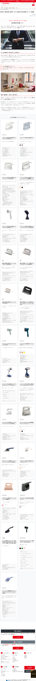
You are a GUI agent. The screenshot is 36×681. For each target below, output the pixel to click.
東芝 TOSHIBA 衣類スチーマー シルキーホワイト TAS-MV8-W (9, 264)
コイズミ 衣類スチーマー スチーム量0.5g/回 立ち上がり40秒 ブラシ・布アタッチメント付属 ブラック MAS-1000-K (9, 542)
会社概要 (25, 655)
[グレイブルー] (20, 145)
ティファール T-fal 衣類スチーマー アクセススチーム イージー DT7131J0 (9, 385)
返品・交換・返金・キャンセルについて (6, 660)
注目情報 (10, 7)
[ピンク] (2, 505)
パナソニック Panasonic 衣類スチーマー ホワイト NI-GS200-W (9, 227)
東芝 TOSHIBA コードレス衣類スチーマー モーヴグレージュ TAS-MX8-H (27, 264)
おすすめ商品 (6, 7)
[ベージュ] (20, 187)
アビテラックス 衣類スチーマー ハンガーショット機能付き (9, 499)
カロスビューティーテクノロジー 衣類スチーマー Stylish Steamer (27, 541)
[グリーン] (22, 548)
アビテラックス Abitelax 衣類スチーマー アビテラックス (27, 461)
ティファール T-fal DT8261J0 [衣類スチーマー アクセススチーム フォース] (27, 385)
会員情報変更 (14, 659)
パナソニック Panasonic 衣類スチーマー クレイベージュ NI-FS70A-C (9, 178)
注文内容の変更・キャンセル (5, 671)
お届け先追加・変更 (15, 660)
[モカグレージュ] (22, 145)
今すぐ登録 (18, 637)
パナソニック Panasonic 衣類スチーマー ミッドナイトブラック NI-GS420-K (27, 227)
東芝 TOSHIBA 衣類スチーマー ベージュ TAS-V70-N (9, 303)
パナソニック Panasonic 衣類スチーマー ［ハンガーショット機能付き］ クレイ (27, 178)
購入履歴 (14, 657)
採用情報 (25, 657)
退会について (14, 661)
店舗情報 (25, 656)
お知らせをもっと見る (32, 15)
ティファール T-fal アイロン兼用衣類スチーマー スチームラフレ (27, 423)
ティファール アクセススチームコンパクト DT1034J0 (9, 344)
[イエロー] (24, 352)
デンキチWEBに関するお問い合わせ (30, 668)
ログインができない (3, 668)
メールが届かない (3, 674)
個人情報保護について (16, 670)
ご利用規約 (14, 668)
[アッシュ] (20, 507)
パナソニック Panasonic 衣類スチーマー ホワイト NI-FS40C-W (9, 138)
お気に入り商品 (15, 655)
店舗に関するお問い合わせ (29, 671)
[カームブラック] (22, 187)
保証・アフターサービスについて (5, 662)
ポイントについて (3, 670)
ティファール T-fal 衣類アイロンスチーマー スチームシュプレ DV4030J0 (9, 423)
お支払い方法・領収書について (5, 656)
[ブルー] (20, 352)
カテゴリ (2, 7)
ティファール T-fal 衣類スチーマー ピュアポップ (27, 344)
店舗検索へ (18, 648)
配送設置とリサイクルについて (5, 661)
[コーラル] (22, 352)
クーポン (14, 656)
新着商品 (13, 7)
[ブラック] (20, 548)
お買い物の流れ (3, 655)
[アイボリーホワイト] (20, 431)
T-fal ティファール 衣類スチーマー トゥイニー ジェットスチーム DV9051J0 (9, 461)
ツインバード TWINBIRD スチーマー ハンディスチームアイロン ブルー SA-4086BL (9, 592)
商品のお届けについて (4, 657)
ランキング (17, 7)
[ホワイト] (22, 468)
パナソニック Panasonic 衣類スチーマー (27, 138)
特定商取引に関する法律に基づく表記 (18, 671)
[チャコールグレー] (22, 431)
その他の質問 (3, 675)
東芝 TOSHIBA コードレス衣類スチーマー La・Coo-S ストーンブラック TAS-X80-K (27, 303)
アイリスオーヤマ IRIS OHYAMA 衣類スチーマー (26, 499)
